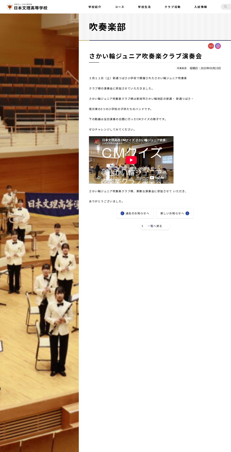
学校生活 (144, 7)
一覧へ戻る (155, 226)
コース (120, 7)
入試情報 (200, 7)
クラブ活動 (173, 7)
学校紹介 (94, 7)
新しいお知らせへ (172, 213)
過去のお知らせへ (137, 213)
